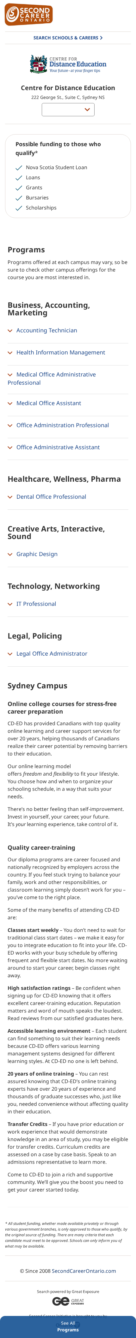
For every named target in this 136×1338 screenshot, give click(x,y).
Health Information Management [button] (60, 352)
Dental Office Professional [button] (50, 497)
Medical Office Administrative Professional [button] (52, 378)
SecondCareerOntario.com (84, 1270)
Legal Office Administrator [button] (51, 653)
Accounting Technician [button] (46, 330)
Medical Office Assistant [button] (48, 403)
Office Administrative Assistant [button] (57, 447)
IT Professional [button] (35, 603)
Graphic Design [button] (36, 554)
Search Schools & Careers (66, 38)
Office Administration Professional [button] (62, 425)
